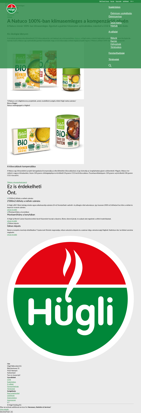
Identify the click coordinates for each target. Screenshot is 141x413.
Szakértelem (114, 7)
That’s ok (9, 412)
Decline (3, 412)
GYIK (9, 380)
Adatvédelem (12, 398)
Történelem (115, 47)
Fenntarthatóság (117, 53)
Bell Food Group (104, 1)
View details (4, 409)
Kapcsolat (118, 1)
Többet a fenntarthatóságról (17, 182)
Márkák (114, 26)
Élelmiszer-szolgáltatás (121, 13)
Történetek (11, 389)
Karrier (112, 1)
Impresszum (11, 400)
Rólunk (113, 38)
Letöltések (126, 1)
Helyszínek (115, 44)
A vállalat (10, 384)
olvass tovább (12, 210)
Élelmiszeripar (115, 16)
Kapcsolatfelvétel (13, 393)
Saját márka (116, 23)
